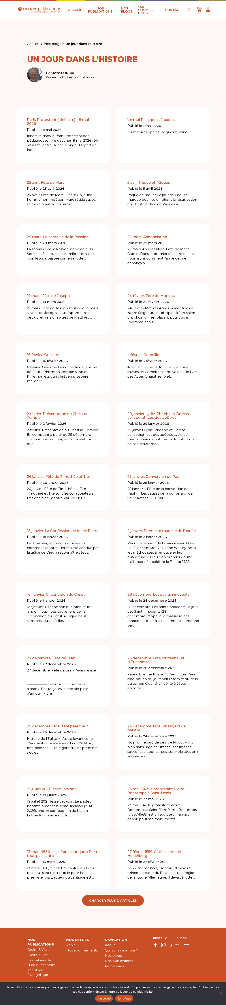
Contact (173, 10)
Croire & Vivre (38, 950)
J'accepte (104, 998)
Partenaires (114, 966)
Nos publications (100, 9)
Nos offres (77, 940)
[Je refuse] (220, 993)
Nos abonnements (82, 950)
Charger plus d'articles (113, 900)
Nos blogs (126, 9)
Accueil (75, 10)
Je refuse (124, 998)
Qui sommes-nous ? (146, 10)
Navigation (116, 940)
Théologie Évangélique (37, 972)
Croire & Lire (37, 955)
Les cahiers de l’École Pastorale (41, 962)
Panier (71, 945)
